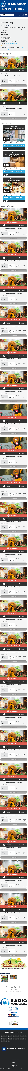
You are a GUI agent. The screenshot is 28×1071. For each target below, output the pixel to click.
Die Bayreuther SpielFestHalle (13, 76)
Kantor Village (14, 126)
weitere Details (8, 145)
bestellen (19, 145)
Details (13, 85)
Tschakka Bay (4, 73)
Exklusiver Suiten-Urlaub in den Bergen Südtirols (14, 155)
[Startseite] (14, 3)
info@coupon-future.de (14, 994)
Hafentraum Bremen (14, 179)
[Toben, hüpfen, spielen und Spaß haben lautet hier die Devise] (13, 976)
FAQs (14, 996)
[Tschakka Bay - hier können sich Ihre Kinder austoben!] (4, 976)
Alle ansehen (20, 1032)
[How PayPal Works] (13, 1014)
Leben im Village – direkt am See (14, 128)
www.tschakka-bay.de (11, 43)
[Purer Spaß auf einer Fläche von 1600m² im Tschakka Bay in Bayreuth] (4, 980)
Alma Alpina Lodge (14, 152)
